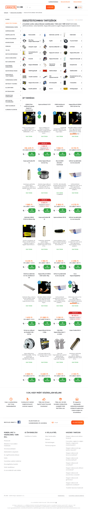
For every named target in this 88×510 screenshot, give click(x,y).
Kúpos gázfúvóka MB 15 (29, 162)
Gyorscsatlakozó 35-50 (60, 217)
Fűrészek (8, 46)
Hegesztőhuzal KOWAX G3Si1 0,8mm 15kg (44, 275)
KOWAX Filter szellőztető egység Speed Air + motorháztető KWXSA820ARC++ (29, 107)
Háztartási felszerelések (9, 101)
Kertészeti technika (11, 84)
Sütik (5, 458)
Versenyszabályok (10, 449)
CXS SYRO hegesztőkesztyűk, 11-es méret (60, 332)
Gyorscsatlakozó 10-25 (44, 104)
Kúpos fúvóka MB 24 (75, 330)
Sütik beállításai (9, 467)
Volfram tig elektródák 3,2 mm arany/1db (75, 162)
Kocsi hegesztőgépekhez (75, 275)
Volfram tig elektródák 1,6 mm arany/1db (60, 275)
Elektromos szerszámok (9, 66)
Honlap (6, 12)
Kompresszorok (10, 31)
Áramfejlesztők (10, 35)
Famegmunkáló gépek (11, 80)
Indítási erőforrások (12, 54)
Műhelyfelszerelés (11, 38)
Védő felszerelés (10, 106)
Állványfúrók (9, 87)
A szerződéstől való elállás (12, 470)
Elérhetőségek (53, 1)
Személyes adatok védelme (12, 461)
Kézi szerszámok (10, 62)
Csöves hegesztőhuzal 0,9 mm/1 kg (44, 162)
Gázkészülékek (10, 42)
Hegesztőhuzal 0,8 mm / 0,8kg (44, 331)
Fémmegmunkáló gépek (12, 27)
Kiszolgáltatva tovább (11, 464)
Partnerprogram (50, 445)
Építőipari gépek (10, 91)
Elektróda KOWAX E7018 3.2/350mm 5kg (29, 218)
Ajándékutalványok (11, 109)
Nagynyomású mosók (11, 71)
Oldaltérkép (61, 495)
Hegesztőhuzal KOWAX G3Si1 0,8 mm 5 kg (75, 105)
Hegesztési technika (11, 23)
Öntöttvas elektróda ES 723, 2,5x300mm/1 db (29, 276)
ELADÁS (8, 19)
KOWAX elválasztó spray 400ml (60, 105)
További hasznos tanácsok (74, 488)
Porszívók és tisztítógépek (9, 75)
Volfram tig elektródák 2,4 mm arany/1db (75, 218)
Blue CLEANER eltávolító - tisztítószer (59, 163)
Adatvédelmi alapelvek (11, 452)
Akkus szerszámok (11, 58)
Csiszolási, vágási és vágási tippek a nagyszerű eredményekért (74, 443)
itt (56, 502)
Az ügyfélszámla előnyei (11, 455)
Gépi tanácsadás (50, 436)
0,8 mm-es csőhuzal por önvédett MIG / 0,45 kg (29, 332)
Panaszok (7, 441)
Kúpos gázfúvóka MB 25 (44, 218)
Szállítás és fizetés (31, 436)
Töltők (8, 50)
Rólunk (47, 439)
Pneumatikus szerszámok (9, 96)
